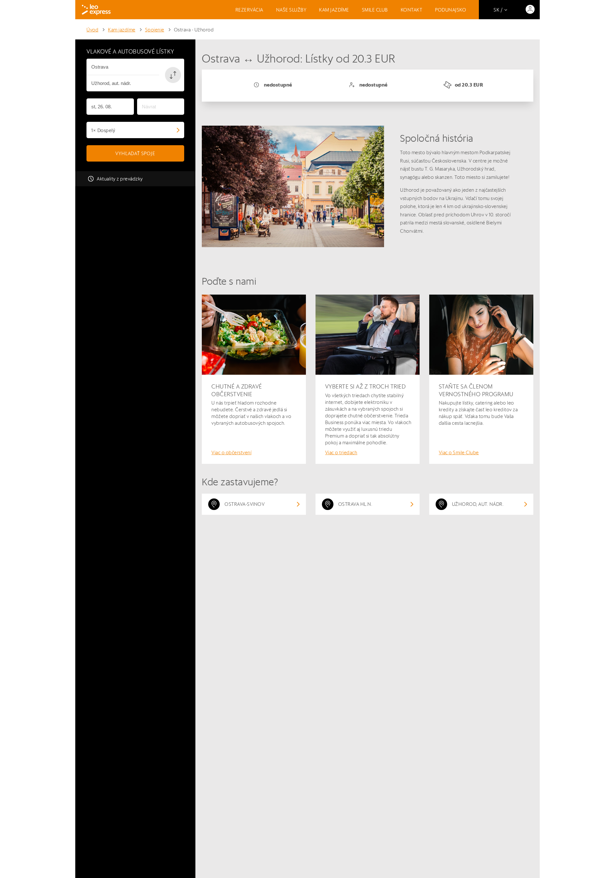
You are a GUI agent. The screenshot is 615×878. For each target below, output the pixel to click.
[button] (173, 75)
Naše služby (291, 10)
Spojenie (154, 29)
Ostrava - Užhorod (194, 29)
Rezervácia (249, 10)
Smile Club (375, 10)
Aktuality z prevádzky (120, 178)
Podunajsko (450, 10)
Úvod (92, 29)
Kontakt (411, 10)
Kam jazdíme (334, 10)
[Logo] (96, 9)
